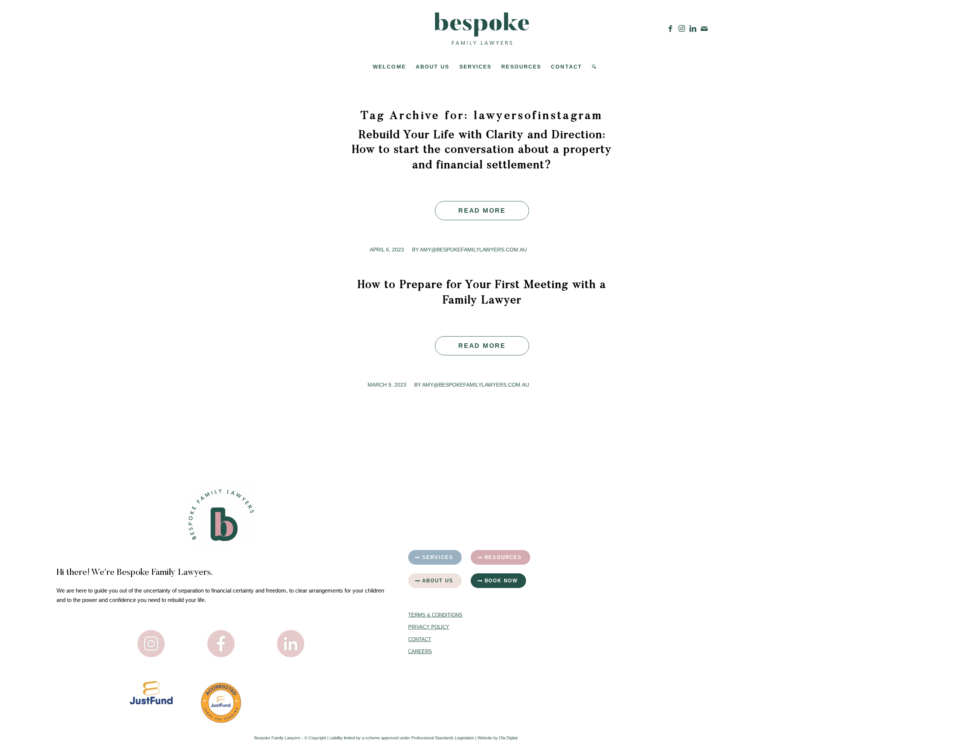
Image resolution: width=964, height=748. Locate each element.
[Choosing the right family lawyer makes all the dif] (656, 633)
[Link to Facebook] (670, 28)
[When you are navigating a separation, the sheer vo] (829, 530)
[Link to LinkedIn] (693, 28)
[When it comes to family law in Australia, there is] (829, 633)
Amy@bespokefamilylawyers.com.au (473, 250)
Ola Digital (508, 738)
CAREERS (420, 651)
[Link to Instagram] (681, 28)
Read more (481, 210)
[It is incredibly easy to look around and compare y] (656, 530)
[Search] (591, 66)
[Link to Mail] (704, 28)
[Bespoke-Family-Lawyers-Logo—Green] (482, 28)
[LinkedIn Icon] (291, 644)
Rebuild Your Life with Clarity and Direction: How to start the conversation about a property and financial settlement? (482, 150)
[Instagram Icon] (151, 644)
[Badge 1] (221, 703)
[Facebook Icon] (221, 644)
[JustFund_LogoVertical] (151, 693)
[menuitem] (389, 66)
